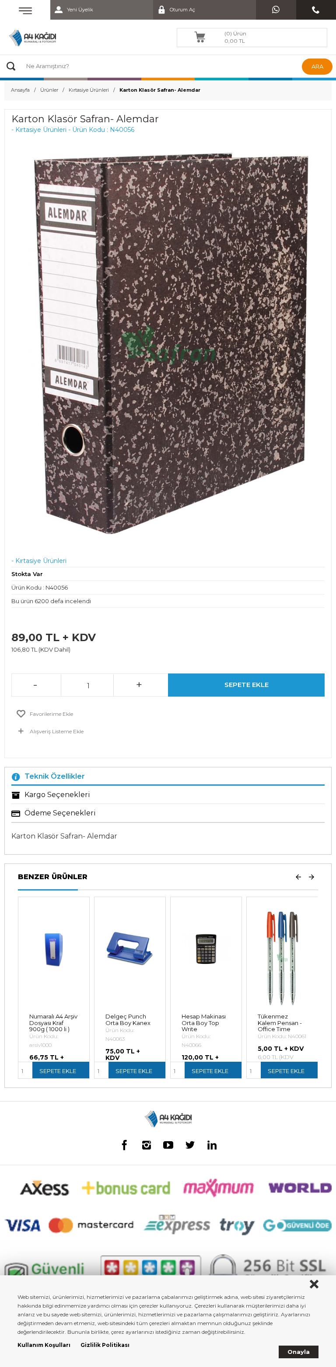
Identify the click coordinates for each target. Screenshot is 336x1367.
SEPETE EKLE (246, 684)
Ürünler (49, 90)
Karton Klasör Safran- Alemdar (159, 90)
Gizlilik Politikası (105, 1345)
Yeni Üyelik (80, 10)
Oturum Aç (182, 10)
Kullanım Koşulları (44, 1345)
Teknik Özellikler (54, 776)
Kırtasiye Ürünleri (89, 90)
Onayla (298, 1351)
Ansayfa (20, 90)
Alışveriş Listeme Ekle (57, 731)
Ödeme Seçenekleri (60, 813)
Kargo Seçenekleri (57, 795)
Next (311, 877)
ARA (317, 66)
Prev (298, 877)
